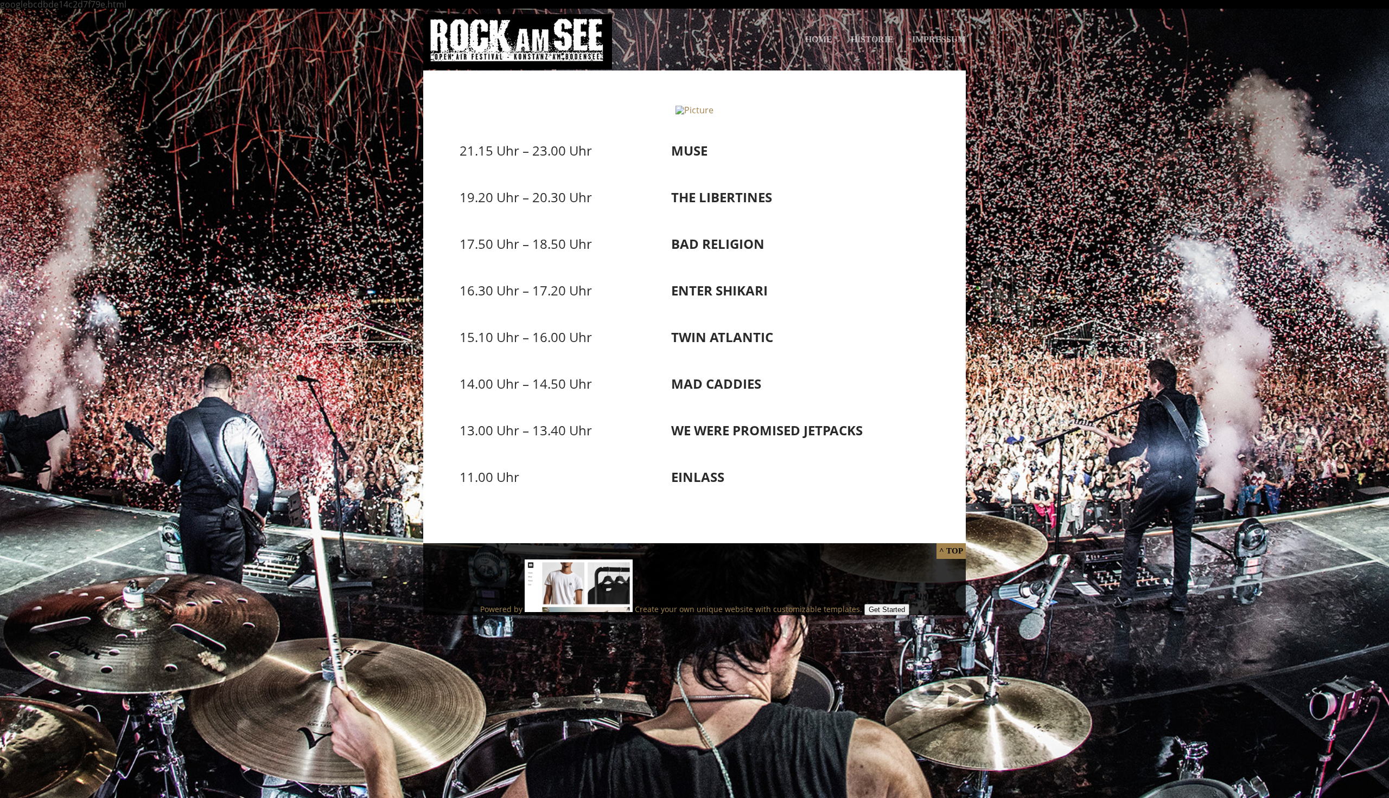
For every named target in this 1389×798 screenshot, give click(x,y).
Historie (872, 39)
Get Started (887, 610)
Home (818, 39)
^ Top (951, 550)
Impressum (939, 39)
